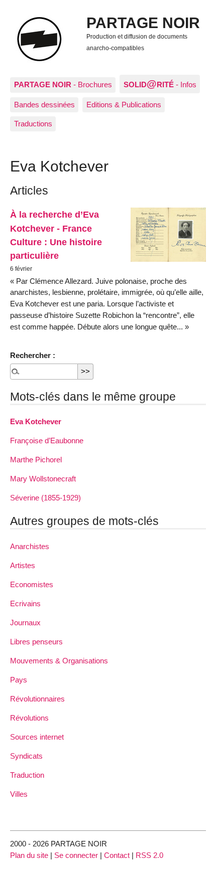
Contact (117, 855)
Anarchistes (29, 546)
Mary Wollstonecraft (43, 478)
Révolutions (29, 718)
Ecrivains (25, 603)
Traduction (27, 775)
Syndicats (26, 756)
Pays (18, 679)
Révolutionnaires (37, 698)
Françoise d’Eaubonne (46, 440)
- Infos (160, 83)
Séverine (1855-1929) (45, 497)
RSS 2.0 (149, 855)
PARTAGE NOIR (143, 22)
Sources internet (37, 737)
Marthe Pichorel (36, 459)
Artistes (22, 565)
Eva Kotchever (35, 421)
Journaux (25, 622)
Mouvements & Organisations (59, 660)
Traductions (33, 123)
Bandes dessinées (44, 104)
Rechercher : (32, 355)
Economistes (31, 584)
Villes (19, 794)
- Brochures (63, 84)
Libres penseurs (36, 641)
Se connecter (76, 855)
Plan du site (29, 855)
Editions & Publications (123, 104)
